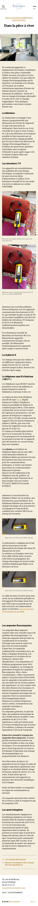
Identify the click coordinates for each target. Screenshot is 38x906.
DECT (18, 400)
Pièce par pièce (19, 20)
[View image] (19, 213)
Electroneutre (14, 902)
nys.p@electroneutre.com (13, 888)
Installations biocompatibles (19, 18)
